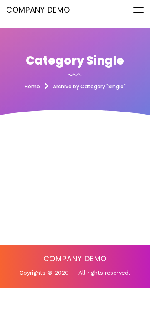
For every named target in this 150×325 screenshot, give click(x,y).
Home (32, 86)
